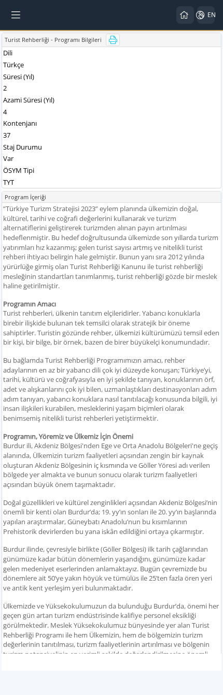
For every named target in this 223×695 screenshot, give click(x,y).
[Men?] (16, 15)
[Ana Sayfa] (185, 15)
